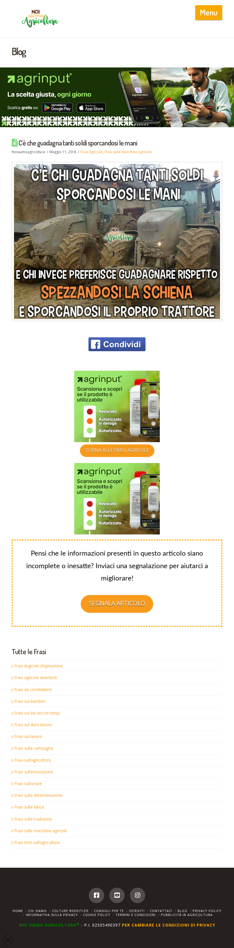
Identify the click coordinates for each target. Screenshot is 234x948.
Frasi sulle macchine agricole (40, 830)
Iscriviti (137, 911)
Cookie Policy (96, 915)
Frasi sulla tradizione (33, 819)
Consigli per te (109, 911)
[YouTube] (117, 895)
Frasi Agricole (91, 151)
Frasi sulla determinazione (38, 795)
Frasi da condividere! (33, 689)
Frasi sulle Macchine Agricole (128, 151)
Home (18, 911)
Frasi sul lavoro (28, 736)
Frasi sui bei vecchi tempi (37, 713)
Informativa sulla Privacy (52, 915)
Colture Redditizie (70, 911)
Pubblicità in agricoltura (187, 915)
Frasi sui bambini (29, 701)
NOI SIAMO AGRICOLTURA (49, 925)
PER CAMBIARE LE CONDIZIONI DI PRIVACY (168, 925)
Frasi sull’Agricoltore (32, 760)
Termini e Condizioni (136, 915)
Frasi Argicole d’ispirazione (38, 665)
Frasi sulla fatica (29, 807)
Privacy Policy (207, 911)
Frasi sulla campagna (33, 748)
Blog (182, 911)
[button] (208, 12)
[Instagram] (137, 895)
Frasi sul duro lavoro (33, 724)
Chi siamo (37, 911)
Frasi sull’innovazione (33, 772)
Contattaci (161, 911)
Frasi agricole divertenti (35, 677)
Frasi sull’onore (28, 783)
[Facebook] (96, 895)
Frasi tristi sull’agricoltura (37, 842)
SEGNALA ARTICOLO (117, 603)
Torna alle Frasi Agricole (117, 450)
